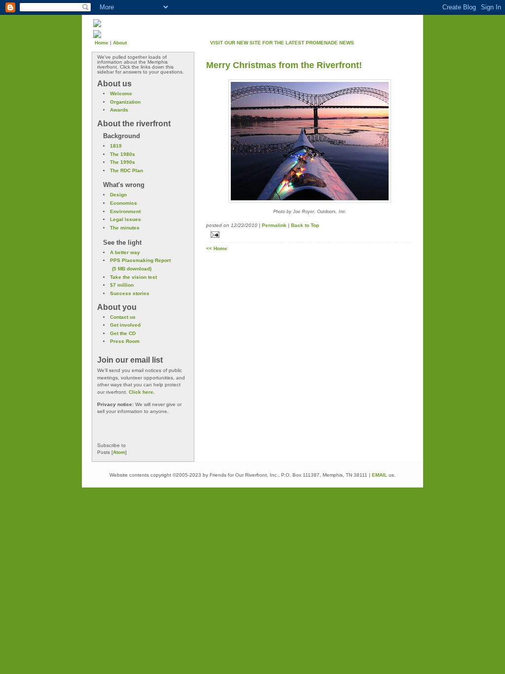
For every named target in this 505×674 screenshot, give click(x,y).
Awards (119, 109)
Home (101, 42)
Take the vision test (133, 277)
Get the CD (123, 333)
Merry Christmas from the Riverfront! (284, 65)
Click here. (142, 392)
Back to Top (305, 225)
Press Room (125, 341)
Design (118, 194)
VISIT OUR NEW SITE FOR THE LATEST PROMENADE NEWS (282, 42)
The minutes (125, 227)
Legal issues (125, 219)
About (120, 42)
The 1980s (122, 154)
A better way (125, 252)
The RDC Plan (126, 170)
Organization (125, 102)
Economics (123, 203)
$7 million (122, 285)
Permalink (274, 225)
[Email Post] (309, 234)
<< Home (216, 248)
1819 (116, 146)
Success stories (129, 293)
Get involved (125, 325)
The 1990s (122, 162)
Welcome (121, 93)
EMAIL (379, 475)
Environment (125, 211)
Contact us (123, 317)
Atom (119, 452)
